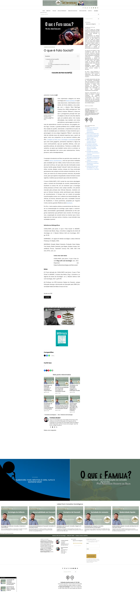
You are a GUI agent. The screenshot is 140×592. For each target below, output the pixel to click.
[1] (71, 73)
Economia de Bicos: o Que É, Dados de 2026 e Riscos (11, 588)
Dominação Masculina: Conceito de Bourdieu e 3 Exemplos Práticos (73, 407)
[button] (98, 14)
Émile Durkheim (70, 100)
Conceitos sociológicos (50, 414)
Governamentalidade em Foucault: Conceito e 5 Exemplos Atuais (62, 389)
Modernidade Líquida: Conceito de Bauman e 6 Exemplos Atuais (62, 407)
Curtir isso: (48, 67)
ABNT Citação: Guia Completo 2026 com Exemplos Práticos (91, 141)
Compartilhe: (49, 66)
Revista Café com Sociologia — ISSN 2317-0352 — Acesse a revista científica (70, 535)
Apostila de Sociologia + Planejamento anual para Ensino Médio (93, 163)
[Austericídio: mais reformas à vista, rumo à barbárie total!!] (35, 480)
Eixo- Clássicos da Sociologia (65, 414)
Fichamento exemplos (92, 144)
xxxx (52, 60)
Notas (51, 63)
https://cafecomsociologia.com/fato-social (66, 265)
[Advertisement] (62, 82)
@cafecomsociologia (77, 543)
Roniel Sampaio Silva (64, 548)
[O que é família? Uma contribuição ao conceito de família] (105, 480)
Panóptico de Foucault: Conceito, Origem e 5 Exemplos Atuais (75, 388)
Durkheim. (69, 203)
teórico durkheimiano (55, 160)
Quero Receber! (91, 556)
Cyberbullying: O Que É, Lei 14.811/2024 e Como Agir (64, 551)
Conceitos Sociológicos (49, 47)
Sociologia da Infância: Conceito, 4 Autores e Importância (48, 388)
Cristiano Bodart (55, 418)
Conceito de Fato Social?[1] (52, 59)
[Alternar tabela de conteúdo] (77, 56)
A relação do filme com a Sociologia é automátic (61, 139)
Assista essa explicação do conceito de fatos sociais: (59, 64)
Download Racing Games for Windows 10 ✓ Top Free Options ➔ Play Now (93, 167)
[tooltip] (83, 8)
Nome (87, 543)
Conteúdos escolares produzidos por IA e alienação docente (65, 543)
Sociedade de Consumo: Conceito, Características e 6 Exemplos (48, 406)
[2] (44, 282)
